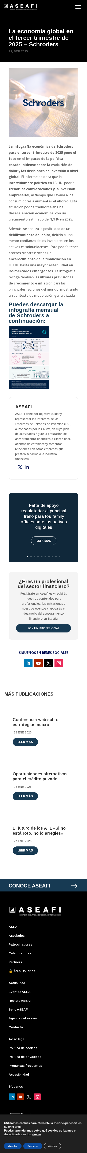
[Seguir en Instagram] (58, 663)
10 (59, 556)
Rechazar (32, 1146)
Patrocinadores (20, 944)
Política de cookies (23, 1048)
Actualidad (17, 983)
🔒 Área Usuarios (22, 971)
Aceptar (12, 1146)
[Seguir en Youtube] (38, 663)
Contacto (16, 1027)
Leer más (44, 541)
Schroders (30, 315)
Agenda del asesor (23, 1018)
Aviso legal (17, 1039)
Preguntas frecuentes (25, 1065)
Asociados (16, 935)
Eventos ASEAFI (21, 992)
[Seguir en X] (48, 663)
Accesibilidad (19, 1074)
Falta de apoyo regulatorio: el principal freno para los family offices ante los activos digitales (44, 516)
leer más (25, 742)
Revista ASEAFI (21, 1000)
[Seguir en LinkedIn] (28, 663)
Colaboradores (20, 953)
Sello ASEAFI (19, 1009)
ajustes (36, 1134)
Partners (15, 962)
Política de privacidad (25, 1057)
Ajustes (52, 1146)
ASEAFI (14, 927)
